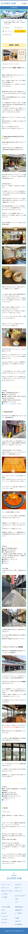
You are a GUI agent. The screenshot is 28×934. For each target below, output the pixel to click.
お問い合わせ (18, 921)
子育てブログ (8, 34)
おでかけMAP (19, 20)
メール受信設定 (18, 913)
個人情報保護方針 (19, 924)
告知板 (16, 898)
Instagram (13, 403)
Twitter (19, 403)
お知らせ (7, 27)
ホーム (3, 20)
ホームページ (6, 403)
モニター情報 (4, 894)
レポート (17, 902)
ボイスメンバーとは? (5, 884)
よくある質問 (4, 897)
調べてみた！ (20, 27)
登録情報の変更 (18, 910)
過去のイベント (18, 887)
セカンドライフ (9, 31)
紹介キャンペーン (5, 887)
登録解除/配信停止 (19, 907)
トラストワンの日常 (10, 20)
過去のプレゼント (19, 890)
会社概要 (17, 918)
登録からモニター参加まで (7, 890)
